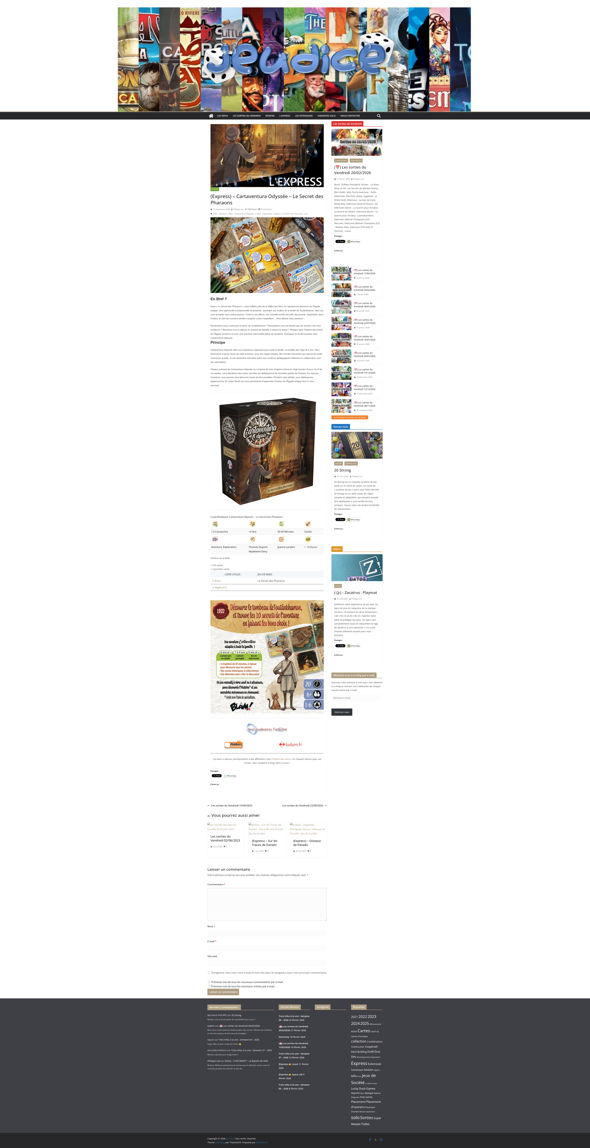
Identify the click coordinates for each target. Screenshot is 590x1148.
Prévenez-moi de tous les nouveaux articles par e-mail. (243, 986)
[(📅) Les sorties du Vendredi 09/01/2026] (341, 356)
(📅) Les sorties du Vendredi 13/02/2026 (364, 272)
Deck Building (359, 1051)
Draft (370, 1051)
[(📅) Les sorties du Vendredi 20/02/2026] (357, 142)
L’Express (284, 115)
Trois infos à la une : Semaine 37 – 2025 (251, 1050)
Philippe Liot (238, 209)
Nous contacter (350, 115)
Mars (362, 1093)
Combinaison (374, 1041)
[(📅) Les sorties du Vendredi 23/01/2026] (341, 323)
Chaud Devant (341, 160)
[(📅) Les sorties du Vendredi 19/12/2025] (341, 373)
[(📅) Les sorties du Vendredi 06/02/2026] (341, 290)
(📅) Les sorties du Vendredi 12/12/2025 (364, 387)
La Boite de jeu (371, 1083)
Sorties (366, 1117)
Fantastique (357, 1069)
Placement (358, 1102)
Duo (377, 1052)
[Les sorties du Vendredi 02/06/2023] (225, 824)
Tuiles (365, 1124)
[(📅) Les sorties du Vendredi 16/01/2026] (341, 340)
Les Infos (222, 115)
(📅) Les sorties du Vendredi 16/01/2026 (364, 338)
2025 (364, 1023)
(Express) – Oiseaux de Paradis (307, 843)
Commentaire (216, 884)
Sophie (210, 1025)
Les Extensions (304, 115)
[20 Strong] (357, 445)
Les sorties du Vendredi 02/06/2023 (225, 838)
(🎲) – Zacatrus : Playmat (355, 592)
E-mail (211, 941)
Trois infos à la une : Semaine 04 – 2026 (238, 1039)
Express (215, 189)
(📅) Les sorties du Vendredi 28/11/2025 (364, 404)
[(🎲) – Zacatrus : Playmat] (357, 567)
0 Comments (266, 209)
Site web (212, 956)
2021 (354, 1017)
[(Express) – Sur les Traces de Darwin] (267, 824)
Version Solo (351, 463)
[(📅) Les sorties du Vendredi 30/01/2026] (341, 307)
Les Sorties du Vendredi (247, 115)
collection (358, 1041)
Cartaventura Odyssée (244, 213)
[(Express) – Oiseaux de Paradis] (308, 824)
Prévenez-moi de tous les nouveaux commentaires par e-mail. (247, 982)
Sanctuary (284, 1036)
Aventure (223, 213)
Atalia (354, 1031)
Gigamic (377, 1070)
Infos (359, 1076)
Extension (374, 1064)
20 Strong (342, 470)
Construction (357, 1046)
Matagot (369, 1093)
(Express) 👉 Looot (288, 1064)
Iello (354, 1076)
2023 (215, 213)
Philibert (276, 759)
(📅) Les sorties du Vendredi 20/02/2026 (352, 170)
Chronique (363, 1036)
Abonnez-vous (342, 712)
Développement (363, 1057)
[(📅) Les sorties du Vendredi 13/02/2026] (341, 274)
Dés (353, 1056)
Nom (211, 926)
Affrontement (375, 1024)
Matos (338, 586)
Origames (355, 1097)
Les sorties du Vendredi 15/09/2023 (231, 805)
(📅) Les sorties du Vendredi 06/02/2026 (364, 288)
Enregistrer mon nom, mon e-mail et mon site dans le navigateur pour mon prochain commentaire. (269, 972)
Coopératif (371, 1046)
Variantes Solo (327, 115)
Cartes (258, 213)
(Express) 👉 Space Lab (291, 1074)
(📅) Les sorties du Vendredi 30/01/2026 (364, 305)
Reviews (270, 115)
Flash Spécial (356, 160)
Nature (377, 1093)
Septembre (370, 1112)
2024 (355, 1023)
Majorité (355, 1093)
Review (363, 1111)
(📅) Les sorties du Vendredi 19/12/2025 (364, 371)
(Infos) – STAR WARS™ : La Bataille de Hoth (246, 1060)
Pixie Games (366, 1097)
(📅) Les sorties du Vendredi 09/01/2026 (364, 354)
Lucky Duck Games (363, 1088)
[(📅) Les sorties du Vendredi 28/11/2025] (341, 406)
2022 (362, 1016)
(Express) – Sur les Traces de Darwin (264, 843)
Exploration (267, 213)
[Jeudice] (295, 9)
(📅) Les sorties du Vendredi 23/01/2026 (364, 321)
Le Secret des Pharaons (293, 213)
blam (230, 213)
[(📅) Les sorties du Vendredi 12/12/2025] (341, 389)
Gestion (368, 1069)
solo (306, 213)
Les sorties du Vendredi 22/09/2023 (302, 805)
